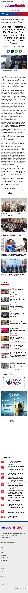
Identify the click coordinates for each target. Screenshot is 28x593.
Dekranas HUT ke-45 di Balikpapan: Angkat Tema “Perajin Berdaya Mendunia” (12, 275)
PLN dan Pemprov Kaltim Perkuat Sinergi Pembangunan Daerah (12, 214)
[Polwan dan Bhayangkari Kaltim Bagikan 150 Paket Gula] (5, 322)
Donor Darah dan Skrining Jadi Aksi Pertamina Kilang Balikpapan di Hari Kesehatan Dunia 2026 (13, 255)
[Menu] (3, 584)
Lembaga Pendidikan (13, 188)
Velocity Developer (23, 588)
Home (2, 19)
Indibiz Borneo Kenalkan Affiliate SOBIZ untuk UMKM (17, 307)
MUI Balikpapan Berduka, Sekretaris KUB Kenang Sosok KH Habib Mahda (16, 512)
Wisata (3, 566)
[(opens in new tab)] (14, 382)
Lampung (6, 188)
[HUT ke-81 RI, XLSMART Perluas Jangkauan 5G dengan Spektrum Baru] (5, 338)
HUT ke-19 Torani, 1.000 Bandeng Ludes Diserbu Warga (16, 291)
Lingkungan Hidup (5, 557)
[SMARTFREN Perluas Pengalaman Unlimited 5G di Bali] (5, 330)
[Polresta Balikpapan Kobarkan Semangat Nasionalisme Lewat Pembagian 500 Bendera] (5, 366)
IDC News (3, 547)
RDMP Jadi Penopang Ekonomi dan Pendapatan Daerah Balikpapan (15, 463)
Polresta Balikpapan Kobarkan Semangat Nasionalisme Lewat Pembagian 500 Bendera (18, 365)
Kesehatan (3, 555)
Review (3, 573)
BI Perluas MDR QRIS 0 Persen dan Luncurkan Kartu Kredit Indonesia (18, 299)
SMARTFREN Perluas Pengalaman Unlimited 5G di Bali (17, 330)
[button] (24, 1)
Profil (2, 568)
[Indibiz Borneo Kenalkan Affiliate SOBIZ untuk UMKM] (5, 307)
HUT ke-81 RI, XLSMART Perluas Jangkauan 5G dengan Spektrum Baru (18, 338)
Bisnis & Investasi (5, 549)
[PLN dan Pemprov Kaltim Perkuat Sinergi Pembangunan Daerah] (14, 205)
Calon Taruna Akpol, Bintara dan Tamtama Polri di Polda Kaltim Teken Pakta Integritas (13, 234)
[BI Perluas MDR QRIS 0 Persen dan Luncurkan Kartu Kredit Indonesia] (5, 299)
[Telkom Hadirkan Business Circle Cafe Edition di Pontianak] (5, 315)
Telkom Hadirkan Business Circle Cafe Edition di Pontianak (17, 315)
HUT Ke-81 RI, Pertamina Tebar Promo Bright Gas (16, 346)
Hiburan (7, 19)
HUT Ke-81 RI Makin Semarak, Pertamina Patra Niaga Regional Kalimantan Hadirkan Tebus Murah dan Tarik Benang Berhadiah (18, 355)
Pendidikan (3, 552)
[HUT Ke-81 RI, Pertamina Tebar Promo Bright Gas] (5, 346)
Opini (2, 571)
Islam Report (4, 560)
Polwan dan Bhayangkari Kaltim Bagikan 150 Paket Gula (18, 322)
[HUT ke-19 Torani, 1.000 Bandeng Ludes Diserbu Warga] (5, 291)
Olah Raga (3, 576)
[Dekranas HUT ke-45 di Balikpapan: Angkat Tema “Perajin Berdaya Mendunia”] (14, 265)
